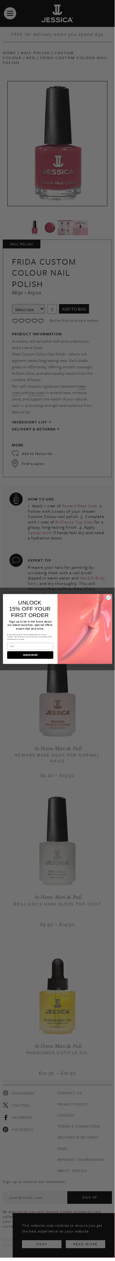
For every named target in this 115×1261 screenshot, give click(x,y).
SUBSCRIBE (30, 654)
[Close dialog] (108, 597)
